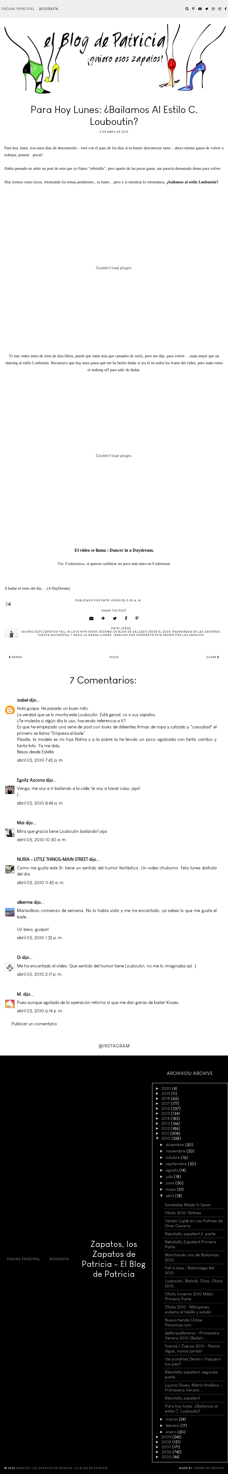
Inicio (114, 657)
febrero (173, 1425)
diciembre (175, 1144)
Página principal (18, 9)
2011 (166, 1133)
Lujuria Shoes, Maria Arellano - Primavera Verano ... (193, 1388)
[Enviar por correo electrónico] (91, 618)
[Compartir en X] (115, 618)
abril (170, 1195)
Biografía (48, 9)
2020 (167, 1088)
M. (19, 994)
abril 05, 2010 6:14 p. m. (40, 1010)
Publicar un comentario (34, 1023)
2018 (166, 1098)
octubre (173, 1157)
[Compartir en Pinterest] (137, 618)
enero (171, 1431)
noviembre (176, 1151)
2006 (167, 1451)
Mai (20, 822)
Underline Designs (209, 1468)
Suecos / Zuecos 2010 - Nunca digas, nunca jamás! (192, 1349)
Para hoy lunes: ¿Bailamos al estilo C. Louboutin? (191, 1409)
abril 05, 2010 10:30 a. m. (42, 839)
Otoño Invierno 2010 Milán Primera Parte (189, 1296)
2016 (166, 1108)
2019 (166, 1093)
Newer (16, 657)
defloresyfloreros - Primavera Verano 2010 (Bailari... (192, 1336)
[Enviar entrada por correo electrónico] (114, 604)
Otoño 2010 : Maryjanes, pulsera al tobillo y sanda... (189, 1309)
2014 (166, 1118)
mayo (171, 1189)
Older (211, 657)
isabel (22, 700)
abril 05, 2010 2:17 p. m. (40, 974)
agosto (172, 1170)
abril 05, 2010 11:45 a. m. (41, 882)
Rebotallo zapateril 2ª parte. (191, 1233)
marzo (172, 1419)
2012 (166, 1128)
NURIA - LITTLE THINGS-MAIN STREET (52, 859)
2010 (167, 1138)
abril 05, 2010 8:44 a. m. (40, 803)
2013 (166, 1123)
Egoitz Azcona (31, 780)
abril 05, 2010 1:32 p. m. (40, 937)
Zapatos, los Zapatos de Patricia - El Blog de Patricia (114, 1259)
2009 (167, 1436)
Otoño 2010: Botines (183, 1212)
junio (170, 1182)
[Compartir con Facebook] (126, 618)
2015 (166, 1113)
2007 (167, 1446)
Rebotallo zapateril (182, 1398)
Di (19, 957)
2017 (166, 1103)
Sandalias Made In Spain (188, 1204)
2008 (167, 1441)
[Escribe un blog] (103, 618)
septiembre (177, 1163)
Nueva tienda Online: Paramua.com (184, 1322)
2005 (167, 1456)
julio (170, 1176)
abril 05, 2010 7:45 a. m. (40, 760)
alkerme (25, 902)
